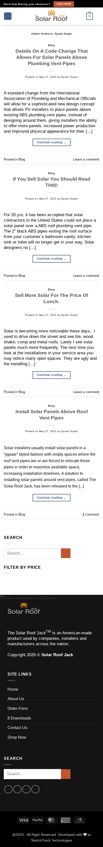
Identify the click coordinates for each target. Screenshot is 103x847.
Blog (51, 45)
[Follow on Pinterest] (92, 4)
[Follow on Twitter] (26, 789)
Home (13, 689)
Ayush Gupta (63, 33)
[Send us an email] (87, 4)
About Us (16, 699)
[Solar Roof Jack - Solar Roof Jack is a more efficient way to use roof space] (51, 16)
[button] (8, 16)
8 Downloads (19, 718)
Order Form (18, 708)
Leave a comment (86, 159)
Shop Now (17, 737)
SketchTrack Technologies (51, 840)
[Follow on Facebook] (79, 4)
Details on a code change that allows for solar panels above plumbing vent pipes (52, 57)
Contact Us (17, 728)
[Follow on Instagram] (83, 4)
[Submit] (66, 553)
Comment (90, 514)
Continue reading (51, 142)
